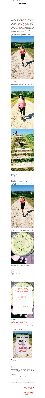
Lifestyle (25, 389)
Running (15, 360)
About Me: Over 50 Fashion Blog (15, 0)
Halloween (28, 388)
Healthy (30, 388)
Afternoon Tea (26, 383)
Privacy (19, 0)
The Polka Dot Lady (30, 393)
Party (25, 392)
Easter (33, 386)
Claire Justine (22, 3)
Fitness (11, 360)
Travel (32, 393)
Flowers (31, 387)
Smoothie (26, 393)
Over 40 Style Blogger (28, 391)
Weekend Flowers (31, 394)
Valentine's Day (29, 394)
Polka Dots (27, 392)
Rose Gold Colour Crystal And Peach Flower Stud (29, 362)
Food (33, 387)
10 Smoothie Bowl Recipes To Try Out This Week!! (21, 329)
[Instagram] (31, 0)
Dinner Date (28, 386)
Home (11, 0)
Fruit (24, 388)
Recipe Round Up (29, 392)
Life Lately (13, 360)
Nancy (13, 366)
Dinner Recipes (31, 386)
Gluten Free (26, 388)
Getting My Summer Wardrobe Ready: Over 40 (15, 362)
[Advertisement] (22, 10)
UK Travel (26, 394)
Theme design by (31, 397)
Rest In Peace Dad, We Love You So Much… (21, 23)
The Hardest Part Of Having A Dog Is (21, 25)
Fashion (24, 387)
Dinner (25, 386)
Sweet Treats (28, 393)
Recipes (32, 392)
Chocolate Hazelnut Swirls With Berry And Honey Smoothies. (20, 322)
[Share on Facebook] (12, 359)
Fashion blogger (27, 387)
